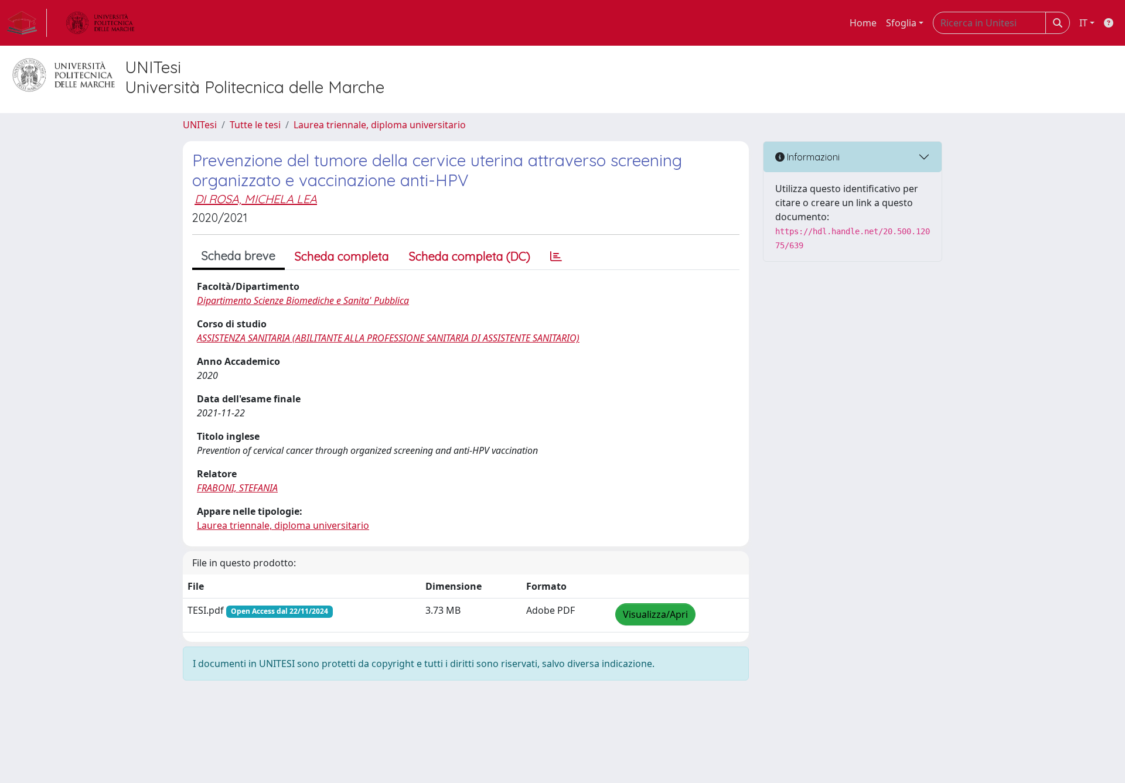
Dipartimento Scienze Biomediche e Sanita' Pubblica (303, 300)
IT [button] (1083, 22)
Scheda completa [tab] (342, 256)
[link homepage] (27, 23)
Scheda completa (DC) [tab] (469, 256)
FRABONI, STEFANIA (237, 487)
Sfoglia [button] (901, 22)
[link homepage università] (100, 23)
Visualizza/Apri (655, 614)
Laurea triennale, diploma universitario (380, 124)
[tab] (556, 256)
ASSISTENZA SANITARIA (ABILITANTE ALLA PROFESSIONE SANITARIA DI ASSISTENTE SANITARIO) (388, 337)
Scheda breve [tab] (238, 255)
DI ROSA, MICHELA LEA (256, 199)
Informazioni (812, 157)
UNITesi (200, 124)
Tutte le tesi (255, 124)
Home (863, 22)
